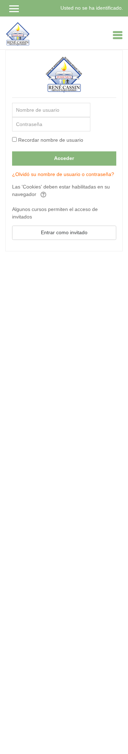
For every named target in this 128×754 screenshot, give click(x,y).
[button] (43, 194)
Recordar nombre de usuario (50, 140)
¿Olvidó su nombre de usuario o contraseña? (63, 174)
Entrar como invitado (64, 232)
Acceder (64, 158)
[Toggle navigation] (118, 35)
